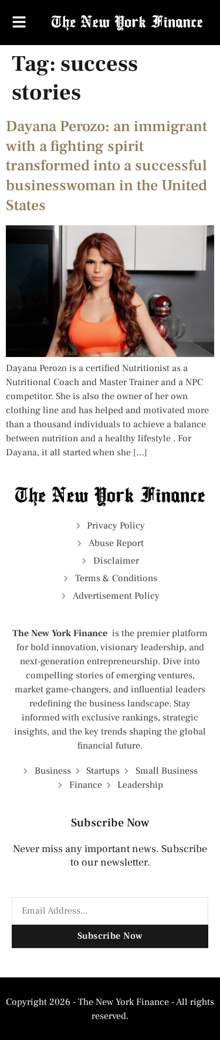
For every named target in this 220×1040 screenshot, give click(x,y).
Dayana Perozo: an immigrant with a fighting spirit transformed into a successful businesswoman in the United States (106, 165)
